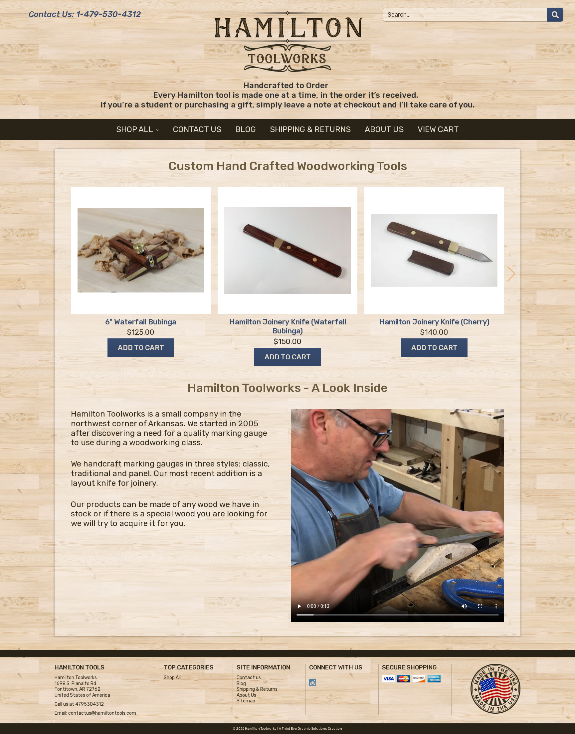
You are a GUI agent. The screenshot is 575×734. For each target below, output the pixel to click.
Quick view (140, 250)
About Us (384, 129)
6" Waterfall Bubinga (140, 321)
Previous (63, 274)
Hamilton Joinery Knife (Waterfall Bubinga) (287, 326)
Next (512, 274)
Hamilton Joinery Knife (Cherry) (434, 321)
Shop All (135, 129)
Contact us (197, 129)
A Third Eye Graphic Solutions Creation (310, 729)
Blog (245, 129)
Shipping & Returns (310, 129)
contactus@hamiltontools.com (102, 713)
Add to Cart (141, 347)
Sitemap (246, 701)
